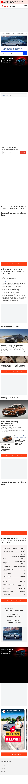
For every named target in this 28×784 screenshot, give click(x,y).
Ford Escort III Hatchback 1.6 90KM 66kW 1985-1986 (12, 48)
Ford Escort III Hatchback (14, 610)
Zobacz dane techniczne (13, 600)
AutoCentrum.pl (8, 6)
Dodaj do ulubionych (8, 281)
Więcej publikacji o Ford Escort (13, 371)
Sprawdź (23, 152)
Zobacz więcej (13, 754)
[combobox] (14, 53)
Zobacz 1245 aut (13, 264)
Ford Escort (5, 95)
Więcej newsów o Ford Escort (13, 455)
